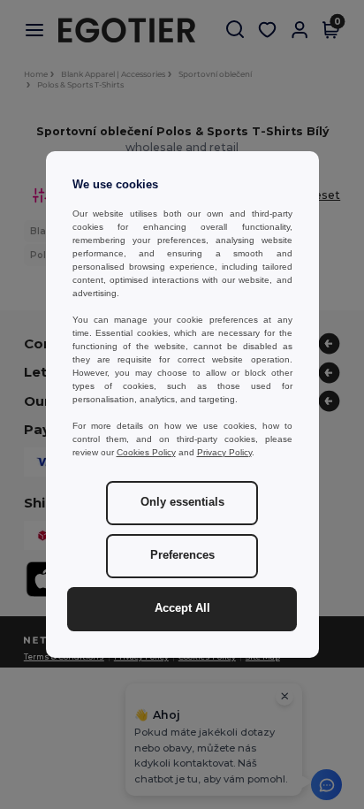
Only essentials (182, 502)
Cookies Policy (146, 452)
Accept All (182, 608)
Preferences (182, 555)
